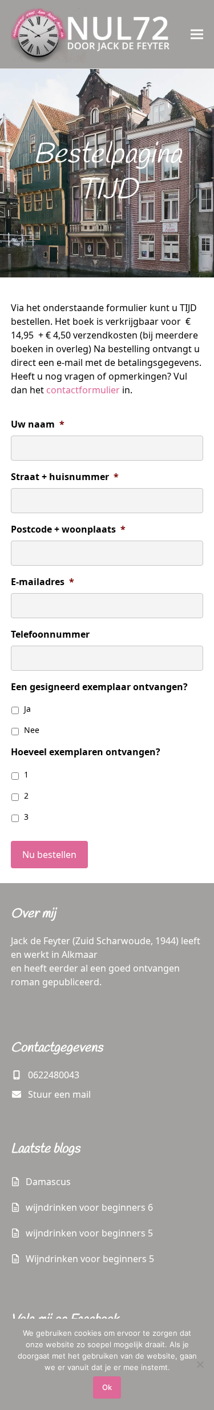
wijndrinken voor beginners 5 (89, 1233)
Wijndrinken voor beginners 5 (90, 1258)
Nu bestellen (49, 854)
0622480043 (53, 1075)
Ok (107, 1387)
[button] (197, 34)
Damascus (48, 1181)
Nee (31, 729)
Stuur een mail (59, 1094)
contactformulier (83, 390)
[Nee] (199, 1364)
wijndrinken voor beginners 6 (89, 1207)
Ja (27, 708)
